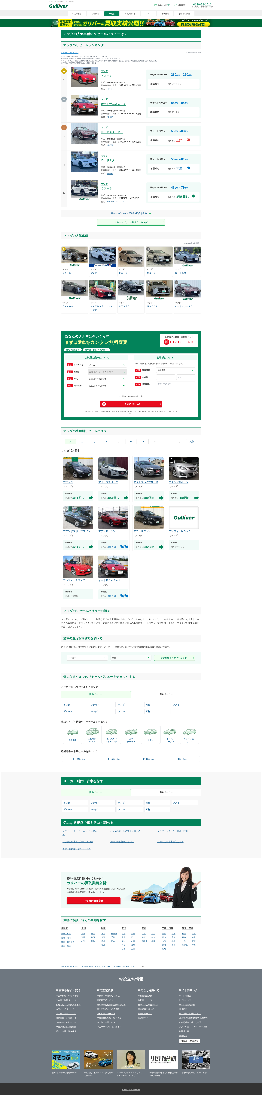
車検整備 (165, 14)
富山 (123, 937)
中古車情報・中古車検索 (67, 996)
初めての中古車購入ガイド (170, 841)
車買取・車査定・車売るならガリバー (96, 966)
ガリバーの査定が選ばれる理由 (111, 1004)
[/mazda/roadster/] (131, 165)
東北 (83, 928)
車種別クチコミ (145, 1013)
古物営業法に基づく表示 (190, 1022)
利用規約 (183, 1009)
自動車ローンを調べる (66, 1018)
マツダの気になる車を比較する (125, 831)
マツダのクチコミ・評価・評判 (172, 831)
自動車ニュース (145, 1000)
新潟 (123, 933)
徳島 (173, 941)
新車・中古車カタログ (148, 1004)
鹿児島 (185, 945)
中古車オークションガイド (109, 1027)
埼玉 (103, 937)
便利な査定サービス (106, 1013)
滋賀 (144, 937)
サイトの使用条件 (187, 1004)
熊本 (194, 937)
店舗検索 (95, 14)
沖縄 (194, 945)
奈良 (153, 937)
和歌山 (145, 941)
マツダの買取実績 (93, 900)
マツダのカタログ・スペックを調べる (79, 833)
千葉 (113, 937)
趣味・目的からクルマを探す (76, 848)
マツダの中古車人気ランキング (77, 841)
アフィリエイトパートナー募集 (193, 1027)
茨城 (103, 945)
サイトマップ (185, 1000)
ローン (148, 14)
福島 (93, 941)
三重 (133, 949)
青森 (83, 933)
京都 (153, 933)
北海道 (64, 928)
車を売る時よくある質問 (108, 1009)
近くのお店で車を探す (66, 1031)
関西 (144, 928)
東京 (103, 933)
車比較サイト (144, 1018)
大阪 (144, 933)
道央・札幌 (66, 933)
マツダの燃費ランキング (122, 841)
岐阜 (123, 949)
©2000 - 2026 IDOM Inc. (131, 1090)
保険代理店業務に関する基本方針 (194, 1018)
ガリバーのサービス (65, 1009)
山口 (164, 941)
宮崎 (194, 941)
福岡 (184, 933)
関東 (103, 928)
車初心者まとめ (145, 996)
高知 (164, 949)
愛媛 (173, 945)
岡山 (164, 937)
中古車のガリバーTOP (69, 966)
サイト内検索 (185, 996)
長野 (133, 933)
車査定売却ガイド (105, 1000)
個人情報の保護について (190, 1013)
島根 (173, 933)
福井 (123, 941)
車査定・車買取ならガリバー (110, 996)
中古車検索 (76, 14)
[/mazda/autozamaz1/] (131, 108)
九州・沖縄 (187, 928)
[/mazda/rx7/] (131, 80)
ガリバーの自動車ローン (67, 1022)
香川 (164, 945)
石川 (133, 937)
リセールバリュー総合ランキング (131, 222)
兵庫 (153, 941)
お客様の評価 (184, 14)
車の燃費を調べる (146, 1009)
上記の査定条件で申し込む (132, 396)
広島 (173, 937)
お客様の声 (184, 1031)
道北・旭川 (66, 938)
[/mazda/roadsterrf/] (131, 137)
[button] (107, 365)
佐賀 (194, 933)
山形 (83, 941)
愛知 (133, 945)
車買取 (111, 14)
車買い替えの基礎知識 (66, 1027)
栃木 (113, 941)
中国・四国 (167, 928)
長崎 (184, 937)
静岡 (123, 945)
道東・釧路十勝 (68, 942)
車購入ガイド (130, 14)
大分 (184, 941)
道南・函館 (66, 946)
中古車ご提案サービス (66, 1000)
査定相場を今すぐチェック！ (175, 658)
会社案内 (183, 1035)
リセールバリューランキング (124, 966)
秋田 (93, 937)
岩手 (93, 933)
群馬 (103, 941)
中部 (124, 928)
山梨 (133, 941)
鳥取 (164, 933)
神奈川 (114, 933)
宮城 (83, 937)
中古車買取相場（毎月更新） (110, 1018)
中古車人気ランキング (66, 1013)
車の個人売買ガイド (106, 1022)
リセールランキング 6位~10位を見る (129, 213)
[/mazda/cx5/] (131, 193)
